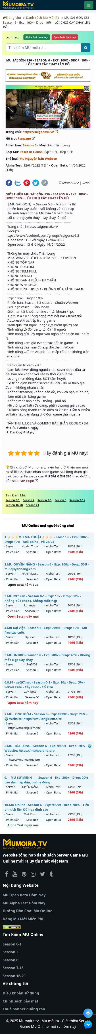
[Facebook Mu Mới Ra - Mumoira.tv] (6, 873)
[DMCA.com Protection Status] (48, 927)
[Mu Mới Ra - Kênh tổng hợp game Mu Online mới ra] (15, 873)
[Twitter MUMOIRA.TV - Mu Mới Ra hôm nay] (42, 873)
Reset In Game (31, 152)
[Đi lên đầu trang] (88, 1013)
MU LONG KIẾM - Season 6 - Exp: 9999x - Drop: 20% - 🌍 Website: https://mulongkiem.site (46, 716)
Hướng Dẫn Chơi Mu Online (27, 910)
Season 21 (32, 505)
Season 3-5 (45, 500)
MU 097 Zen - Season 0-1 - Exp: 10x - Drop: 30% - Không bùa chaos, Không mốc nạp (42, 598)
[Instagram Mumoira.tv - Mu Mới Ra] (33, 873)
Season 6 (29, 145)
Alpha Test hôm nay (36, 37)
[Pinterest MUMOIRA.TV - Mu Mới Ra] (24, 873)
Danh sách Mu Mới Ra (42, 17)
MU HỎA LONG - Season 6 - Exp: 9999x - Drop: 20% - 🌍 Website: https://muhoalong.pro (48, 748)
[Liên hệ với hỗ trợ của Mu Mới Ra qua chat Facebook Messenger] (88, 1025)
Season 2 (28, 500)
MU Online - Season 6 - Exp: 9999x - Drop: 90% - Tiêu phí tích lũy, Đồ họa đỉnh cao (46, 807)
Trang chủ (13, 17)
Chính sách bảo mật (20, 1001)
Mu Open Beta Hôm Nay (24, 895)
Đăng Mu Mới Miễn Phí (23, 918)
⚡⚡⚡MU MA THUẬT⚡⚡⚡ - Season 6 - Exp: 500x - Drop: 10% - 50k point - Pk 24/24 (46, 539)
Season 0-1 (13, 500)
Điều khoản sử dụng (21, 993)
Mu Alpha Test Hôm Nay (24, 903)
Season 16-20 (14, 505)
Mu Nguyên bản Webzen (38, 158)
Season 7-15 (77, 500)
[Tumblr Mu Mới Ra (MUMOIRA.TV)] (51, 873)
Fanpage (25, 138)
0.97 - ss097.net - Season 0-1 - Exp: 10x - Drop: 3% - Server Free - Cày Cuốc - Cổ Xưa (44, 684)
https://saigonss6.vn (39, 132)
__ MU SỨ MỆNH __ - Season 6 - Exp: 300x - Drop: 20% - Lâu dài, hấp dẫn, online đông (47, 779)
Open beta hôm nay (65, 37)
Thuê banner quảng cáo (24, 1009)
